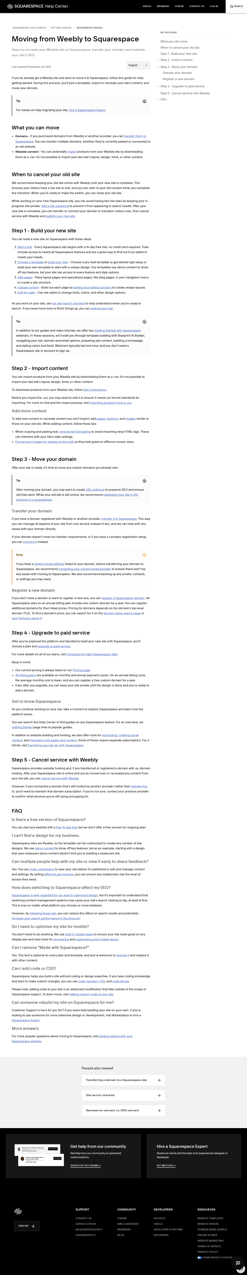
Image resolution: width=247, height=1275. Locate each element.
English (24, 1226)
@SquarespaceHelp (89, 1229)
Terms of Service (209, 1246)
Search (238, 6)
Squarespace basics (89, 28)
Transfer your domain (177, 73)
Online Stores (207, 1235)
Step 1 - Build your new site (179, 53)
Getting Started (61, 28)
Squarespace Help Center (29, 28)
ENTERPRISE (161, 1235)
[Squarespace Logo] (18, 1211)
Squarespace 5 (86, 1235)
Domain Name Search (212, 1229)
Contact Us (84, 1218)
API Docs (160, 1218)
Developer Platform (168, 1229)
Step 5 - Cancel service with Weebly (185, 93)
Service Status (86, 1224)
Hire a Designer (128, 1224)
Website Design (207, 1224)
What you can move (174, 41)
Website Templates (210, 1218)
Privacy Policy (207, 1252)
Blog (120, 1235)
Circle (158, 1224)
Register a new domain (179, 79)
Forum (122, 1218)
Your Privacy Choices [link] (217, 1257)
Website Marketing (210, 1241)
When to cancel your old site (180, 47)
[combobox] (138, 65)
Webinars (124, 1229)
